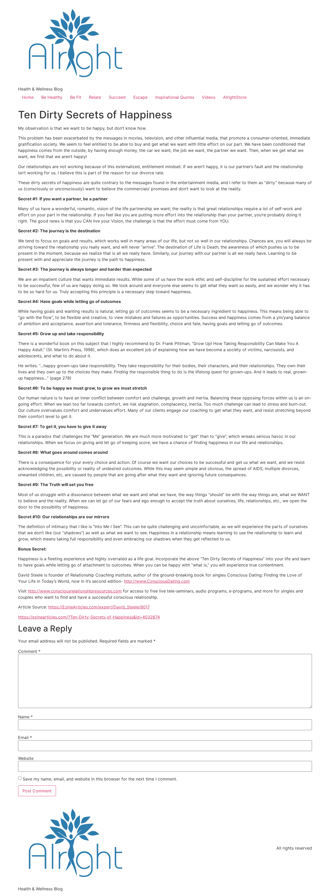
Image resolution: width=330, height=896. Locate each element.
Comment (29, 651)
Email (25, 737)
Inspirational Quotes (174, 97)
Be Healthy (51, 97)
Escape (140, 97)
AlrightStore (234, 97)
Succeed (117, 97)
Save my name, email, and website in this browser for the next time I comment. (100, 779)
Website (26, 758)
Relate (95, 97)
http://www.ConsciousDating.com (157, 581)
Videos (208, 97)
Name (25, 717)
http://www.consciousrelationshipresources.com (75, 591)
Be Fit (75, 97)
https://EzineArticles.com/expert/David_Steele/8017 (99, 607)
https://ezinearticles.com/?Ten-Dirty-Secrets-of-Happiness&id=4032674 (89, 617)
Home (28, 97)
